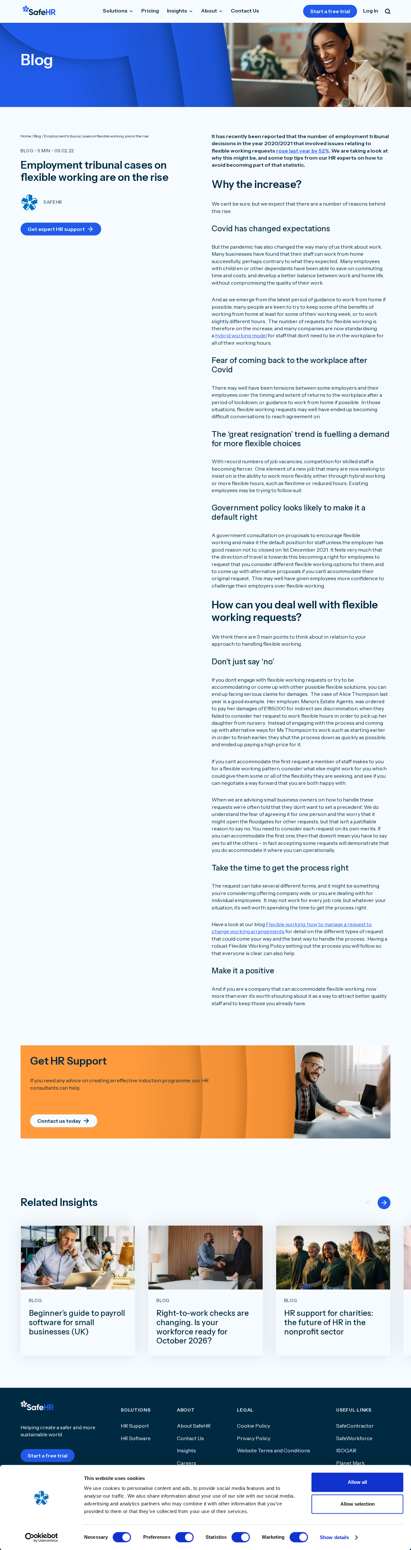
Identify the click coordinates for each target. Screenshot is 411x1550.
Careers (186, 1463)
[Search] (387, 11)
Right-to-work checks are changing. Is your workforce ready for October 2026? (202, 1327)
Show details (334, 1537)
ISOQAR (346, 1450)
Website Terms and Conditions (273, 1450)
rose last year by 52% (302, 150)
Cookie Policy (253, 1425)
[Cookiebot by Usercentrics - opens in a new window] (41, 1537)
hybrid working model (241, 335)
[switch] (184, 1537)
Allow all (357, 1482)
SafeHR (52, 202)
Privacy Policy (253, 1438)
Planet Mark (350, 1463)
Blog (27, 151)
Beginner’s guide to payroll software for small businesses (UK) (77, 1322)
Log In (370, 10)
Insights (177, 10)
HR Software (136, 1438)
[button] (384, 1202)
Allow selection (357, 1504)
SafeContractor (355, 1425)
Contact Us (245, 10)
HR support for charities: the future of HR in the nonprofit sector (328, 1322)
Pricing (150, 10)
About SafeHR (194, 1425)
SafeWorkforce (354, 1438)
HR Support (135, 1425)
